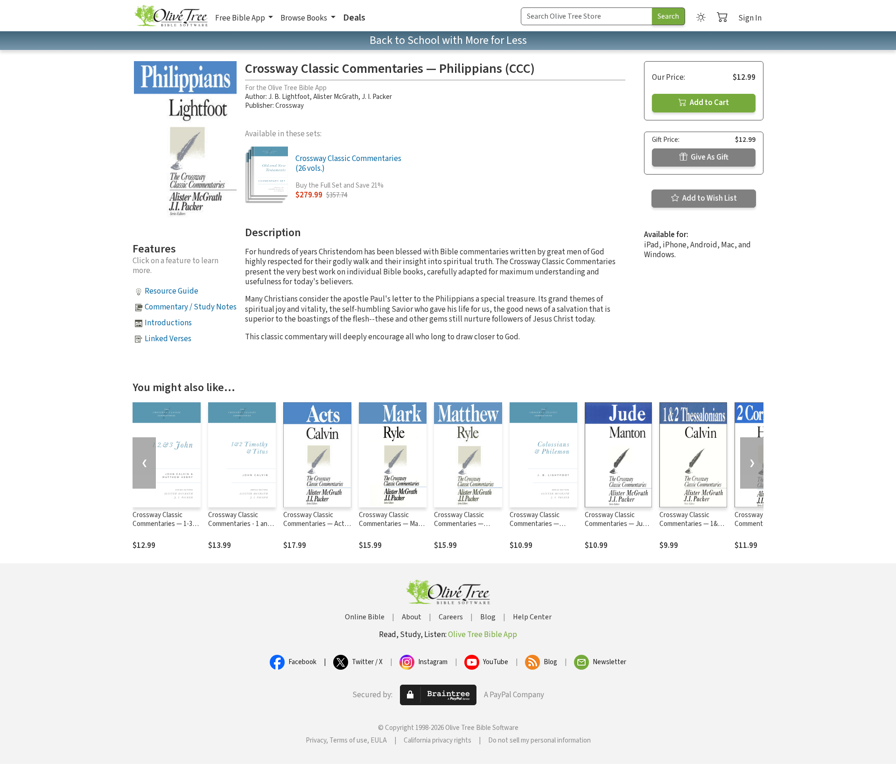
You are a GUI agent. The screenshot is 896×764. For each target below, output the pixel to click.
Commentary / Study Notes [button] (191, 307)
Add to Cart (708, 102)
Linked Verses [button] (168, 338)
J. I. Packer (377, 97)
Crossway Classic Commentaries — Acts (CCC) (315, 524)
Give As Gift (708, 157)
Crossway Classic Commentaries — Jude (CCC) (617, 524)
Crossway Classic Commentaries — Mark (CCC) (391, 524)
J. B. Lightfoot (289, 97)
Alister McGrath (335, 97)
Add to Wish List (709, 198)
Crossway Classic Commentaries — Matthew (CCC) (459, 524)
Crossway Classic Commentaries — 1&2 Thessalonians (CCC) (690, 524)
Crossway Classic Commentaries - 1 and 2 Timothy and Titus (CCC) (242, 528)
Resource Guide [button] (171, 291)
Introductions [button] (168, 323)
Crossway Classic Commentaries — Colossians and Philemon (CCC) (535, 528)
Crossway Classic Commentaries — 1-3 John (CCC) (162, 524)
